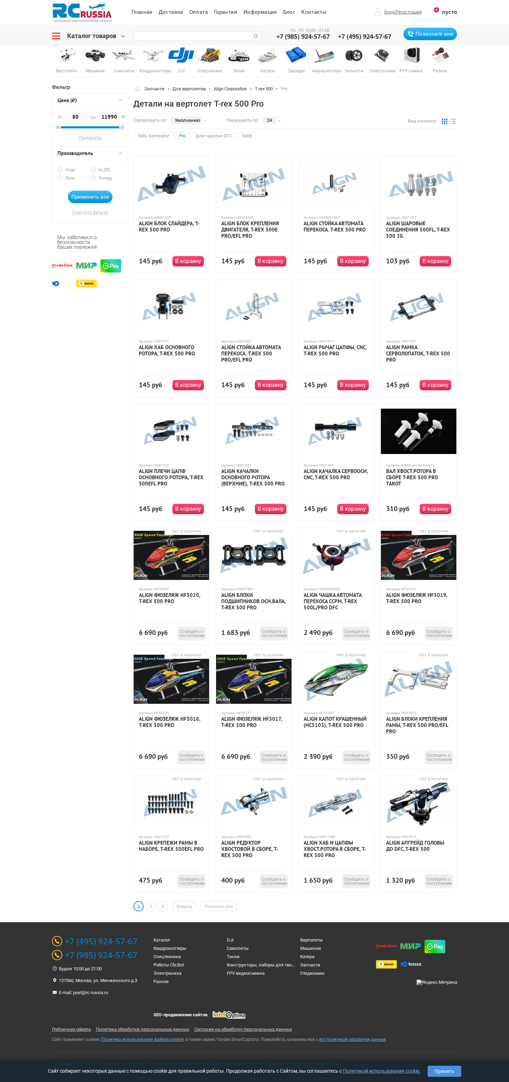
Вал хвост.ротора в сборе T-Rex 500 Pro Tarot (412, 477)
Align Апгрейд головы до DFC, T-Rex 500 (415, 846)
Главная (142, 12)
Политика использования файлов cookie (142, 1039)
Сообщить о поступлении (192, 633)
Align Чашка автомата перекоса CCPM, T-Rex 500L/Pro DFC (332, 601)
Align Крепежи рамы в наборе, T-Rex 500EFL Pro (171, 846)
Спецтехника (167, 956)
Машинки (310, 948)
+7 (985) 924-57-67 (303, 36)
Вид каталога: (422, 121)
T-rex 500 (264, 88)
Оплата (198, 12)
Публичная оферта (71, 1029)
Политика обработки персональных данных (142, 1029)
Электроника (167, 973)
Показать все (219, 906)
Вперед (184, 906)
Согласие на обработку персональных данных (243, 1029)
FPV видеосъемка (246, 973)
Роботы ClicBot (168, 964)
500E (247, 135)
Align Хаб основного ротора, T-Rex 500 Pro (167, 350)
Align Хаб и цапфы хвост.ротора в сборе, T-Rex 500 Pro (335, 849)
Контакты (314, 12)
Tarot (70, 178)
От (60, 117)
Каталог (161, 940)
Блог (289, 12)
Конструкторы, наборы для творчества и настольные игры (288, 964)
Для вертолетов (189, 88)
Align (70, 169)
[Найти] (255, 36)
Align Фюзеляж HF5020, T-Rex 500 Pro (169, 598)
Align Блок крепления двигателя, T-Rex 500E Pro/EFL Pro (250, 229)
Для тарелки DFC (214, 135)
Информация (260, 12)
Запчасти (154, 88)
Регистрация (409, 12)
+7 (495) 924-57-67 (364, 36)
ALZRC (104, 169)
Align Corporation (230, 88)
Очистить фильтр (90, 212)
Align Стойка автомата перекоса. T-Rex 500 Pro (335, 226)
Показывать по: (242, 120)
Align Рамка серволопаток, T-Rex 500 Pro (418, 353)
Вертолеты (311, 940)
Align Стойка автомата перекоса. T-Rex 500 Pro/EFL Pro (251, 353)
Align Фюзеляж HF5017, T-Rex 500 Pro (251, 722)
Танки (233, 956)
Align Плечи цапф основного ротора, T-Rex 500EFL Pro (171, 477)
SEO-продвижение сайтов (180, 1014)
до (106, 116)
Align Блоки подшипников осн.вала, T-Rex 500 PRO (253, 601)
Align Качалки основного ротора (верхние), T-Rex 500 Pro (253, 477)
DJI (230, 940)
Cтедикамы (312, 973)
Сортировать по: (150, 120)
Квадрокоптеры (169, 948)
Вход (389, 12)
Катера (307, 956)
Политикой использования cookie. (382, 1071)
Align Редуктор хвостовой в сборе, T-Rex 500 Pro (249, 849)
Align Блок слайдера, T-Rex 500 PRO (169, 226)
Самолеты (238, 948)
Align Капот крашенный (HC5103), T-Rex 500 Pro (335, 722)
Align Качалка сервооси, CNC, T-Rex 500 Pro (336, 474)
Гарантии (225, 12)
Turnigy (105, 178)
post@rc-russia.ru (90, 992)
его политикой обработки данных (352, 1039)
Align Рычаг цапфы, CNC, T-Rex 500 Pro (335, 350)
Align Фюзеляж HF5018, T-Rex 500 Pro (169, 722)
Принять (444, 1071)
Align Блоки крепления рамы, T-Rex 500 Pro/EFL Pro (417, 725)
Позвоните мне (435, 34)
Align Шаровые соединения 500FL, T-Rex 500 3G (418, 229)
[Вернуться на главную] (138, 88)
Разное (161, 981)
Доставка (171, 12)
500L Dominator (153, 135)
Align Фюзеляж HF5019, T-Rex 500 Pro (416, 598)
